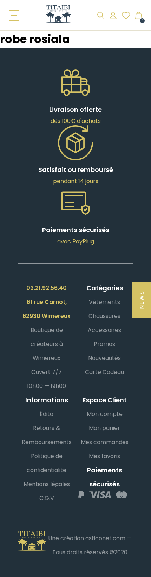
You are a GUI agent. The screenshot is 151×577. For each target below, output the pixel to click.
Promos (104, 344)
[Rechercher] (100, 15)
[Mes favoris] (126, 15)
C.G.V (46, 498)
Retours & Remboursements (47, 435)
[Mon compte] (113, 15)
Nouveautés (104, 358)
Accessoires (104, 330)
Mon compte (105, 414)
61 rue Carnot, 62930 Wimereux (46, 309)
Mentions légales (47, 484)
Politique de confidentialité (46, 463)
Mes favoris (104, 456)
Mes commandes (105, 442)
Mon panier (104, 428)
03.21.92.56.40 (46, 288)
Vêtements (104, 302)
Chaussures (104, 316)
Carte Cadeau (104, 372)
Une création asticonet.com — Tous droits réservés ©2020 (90, 545)
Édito (46, 414)
